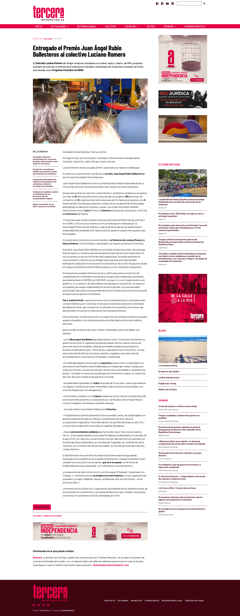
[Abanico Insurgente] (182, 134)
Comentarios (152, 600)
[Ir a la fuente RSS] (172, 3)
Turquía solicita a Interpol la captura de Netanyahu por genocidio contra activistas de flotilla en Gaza (181, 242)
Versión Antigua (194, 600)
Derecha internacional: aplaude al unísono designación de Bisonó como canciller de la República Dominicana (179, 429)
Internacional (86, 26)
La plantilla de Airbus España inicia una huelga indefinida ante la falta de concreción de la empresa (181, 202)
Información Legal (172, 600)
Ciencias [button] (130, 26)
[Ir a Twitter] (162, 3)
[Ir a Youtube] (167, 3)
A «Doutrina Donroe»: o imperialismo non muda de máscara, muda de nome (181, 477)
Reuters (37, 557)
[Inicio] (48, 13)
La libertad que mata (168, 377)
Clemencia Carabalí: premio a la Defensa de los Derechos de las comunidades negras (45, 195)
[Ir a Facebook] (157, 3)
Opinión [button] (169, 26)
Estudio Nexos (68, 610)
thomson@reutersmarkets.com (111, 565)
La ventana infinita (167, 365)
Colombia (37, 516)
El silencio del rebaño (168, 371)
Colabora (123, 600)
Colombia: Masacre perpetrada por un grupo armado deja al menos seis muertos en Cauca (45, 160)
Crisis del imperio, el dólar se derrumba (177, 406)
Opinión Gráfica (194, 26)
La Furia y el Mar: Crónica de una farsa (177, 488)
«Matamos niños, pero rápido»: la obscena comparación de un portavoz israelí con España (181, 442)
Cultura (110, 26)
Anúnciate (136, 600)
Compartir (43, 507)
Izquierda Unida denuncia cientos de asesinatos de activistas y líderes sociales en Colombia (44, 182)
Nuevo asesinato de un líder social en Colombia (44, 205)
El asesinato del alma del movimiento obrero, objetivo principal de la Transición (180, 498)
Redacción (37, 39)
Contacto (109, 600)
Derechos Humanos (53, 516)
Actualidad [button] (58, 26)
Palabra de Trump (167, 383)
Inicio (38, 26)
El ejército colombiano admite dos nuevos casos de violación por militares (45, 171)
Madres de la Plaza (167, 389)
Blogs (151, 26)
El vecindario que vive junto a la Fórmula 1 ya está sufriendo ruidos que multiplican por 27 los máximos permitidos (182, 227)
